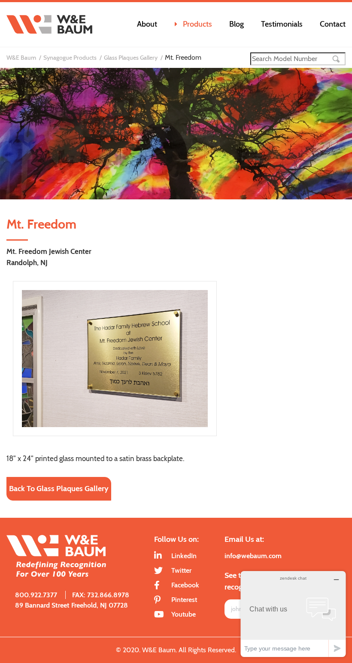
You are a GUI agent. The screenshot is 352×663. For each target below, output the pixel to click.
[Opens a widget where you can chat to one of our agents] (293, 614)
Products (197, 24)
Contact (333, 24)
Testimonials (282, 24)
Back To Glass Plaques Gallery (59, 488)
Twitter (181, 570)
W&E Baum (21, 57)
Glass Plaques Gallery (131, 57)
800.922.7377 (36, 595)
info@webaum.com (253, 556)
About (147, 24)
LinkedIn (184, 556)
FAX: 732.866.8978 (100, 595)
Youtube (183, 614)
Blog (236, 24)
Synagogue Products (70, 57)
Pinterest (184, 600)
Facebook (185, 585)
